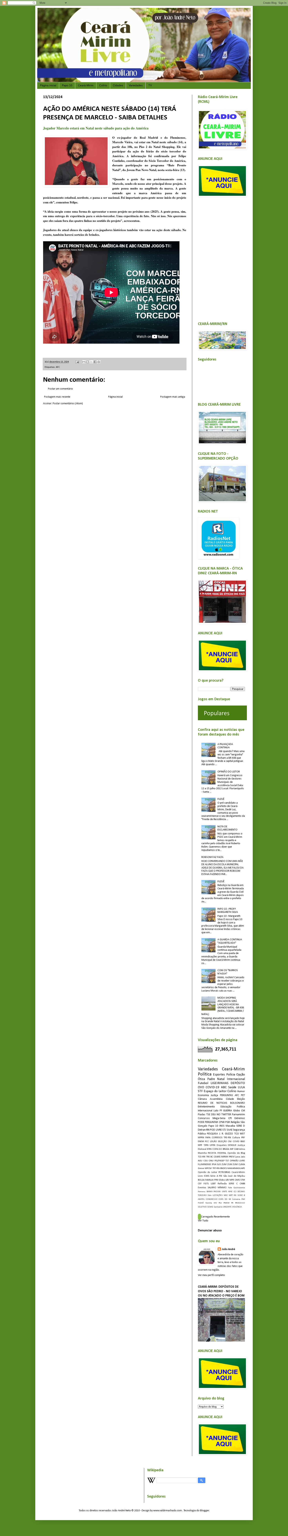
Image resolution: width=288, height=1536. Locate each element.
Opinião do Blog (236, 1153)
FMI (243, 1199)
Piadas (201, 1114)
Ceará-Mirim (85, 85)
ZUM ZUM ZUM (230, 1164)
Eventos (202, 1187)
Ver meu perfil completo (211, 1275)
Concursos (204, 1118)
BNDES (223, 1168)
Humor (241, 1091)
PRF (243, 1137)
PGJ (220, 1203)
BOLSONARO (237, 1103)
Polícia (230, 1074)
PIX (220, 1176)
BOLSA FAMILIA (205, 1180)
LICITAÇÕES (218, 1195)
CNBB (242, 1184)
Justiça (214, 1095)
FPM (216, 1180)
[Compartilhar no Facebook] (95, 362)
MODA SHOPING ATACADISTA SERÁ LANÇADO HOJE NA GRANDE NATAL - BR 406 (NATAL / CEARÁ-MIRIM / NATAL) (222, 1006)
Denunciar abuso (210, 1230)
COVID (236, 1141)
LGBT (213, 1184)
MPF (200, 1145)
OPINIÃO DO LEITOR (228, 771)
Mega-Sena (219, 1118)
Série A (214, 1176)
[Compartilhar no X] (91, 362)
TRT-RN (216, 1168)
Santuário (218, 1207)
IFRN (209, 1149)
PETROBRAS (224, 1172)
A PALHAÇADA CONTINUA (225, 746)
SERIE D (240, 1125)
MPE (232, 1180)
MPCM (208, 1168)
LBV (227, 1180)
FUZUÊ (220, 799)
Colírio (103, 85)
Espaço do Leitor (215, 1091)
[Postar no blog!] (88, 362)
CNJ (230, 1141)
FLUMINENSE (204, 1164)
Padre (211, 1079)
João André (228, 1249)
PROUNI (217, 1192)
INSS (222, 1125)
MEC (226, 1195)
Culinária (236, 1199)
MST (242, 1133)
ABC (224, 1087)
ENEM (201, 1141)
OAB (236, 1149)
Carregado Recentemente (215, 1216)
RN (235, 1195)
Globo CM (239, 1110)
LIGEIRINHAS (219, 1083)
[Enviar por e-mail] (84, 362)
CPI (230, 1118)
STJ (224, 1129)
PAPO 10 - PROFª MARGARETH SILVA (227, 911)
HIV (215, 1203)
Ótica (201, 1079)
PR (232, 1203)
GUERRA (227, 1110)
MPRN (201, 1137)
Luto (216, 1110)
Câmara (202, 1099)
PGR (227, 1122)
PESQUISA (212, 1133)
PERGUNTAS (226, 1095)
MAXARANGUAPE (236, 1168)
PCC (207, 1141)
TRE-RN (227, 1137)
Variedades (136, 85)
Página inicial (48, 85)
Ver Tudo (203, 1220)
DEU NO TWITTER (221, 1114)
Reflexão (222, 1184)
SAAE (229, 1129)
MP (231, 1149)
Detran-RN (203, 1129)
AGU (200, 1161)
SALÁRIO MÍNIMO (217, 1187)
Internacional (236, 1079)
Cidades (118, 85)
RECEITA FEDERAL (217, 1153)
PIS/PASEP (220, 1161)
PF (221, 1110)
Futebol (203, 1083)
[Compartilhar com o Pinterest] (99, 362)
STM (242, 1180)
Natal (221, 1079)
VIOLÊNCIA (237, 1207)
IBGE (242, 1141)
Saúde (232, 1087)
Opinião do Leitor (207, 1172)
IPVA (214, 1164)
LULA (241, 1087)
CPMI (222, 1122)
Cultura (236, 1137)
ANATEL (201, 1199)
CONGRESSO (211, 1199)
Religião (235, 1122)
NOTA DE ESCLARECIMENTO (227, 828)
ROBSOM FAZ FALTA (212, 857)
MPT (231, 1195)
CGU (205, 1161)
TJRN (206, 1145)
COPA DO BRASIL (220, 1149)
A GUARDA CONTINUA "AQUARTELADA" (229, 941)
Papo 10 (67, 85)
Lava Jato (240, 1157)
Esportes (219, 1074)
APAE (230, 1192)
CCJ (235, 1192)
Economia (203, 1095)
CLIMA (241, 1164)
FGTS (206, 1184)
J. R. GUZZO (226, 1133)
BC (211, 1157)
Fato (209, 1195)
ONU (211, 1161)
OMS (237, 1180)
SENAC (210, 1207)
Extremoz (240, 1118)
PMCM (226, 1203)
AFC (58, 367)
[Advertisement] (221, 257)
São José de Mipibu (234, 1176)
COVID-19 (212, 1087)
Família (209, 1203)
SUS (219, 1164)
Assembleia (216, 1099)
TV (150, 85)
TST (227, 1161)
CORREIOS (217, 1137)
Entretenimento (206, 1106)
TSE (208, 1114)
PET (243, 1095)
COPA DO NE (225, 1199)
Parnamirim (238, 1114)
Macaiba (230, 1125)
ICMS (206, 1176)
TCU (236, 1133)
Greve (201, 1168)
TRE (208, 1157)
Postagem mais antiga (172, 396)
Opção (240, 1074)
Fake (230, 1188)
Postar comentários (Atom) (68, 403)
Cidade (230, 1099)
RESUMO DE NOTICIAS (212, 1103)
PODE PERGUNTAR (208, 1122)
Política (205, 1074)
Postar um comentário (60, 388)
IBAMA (209, 1192)
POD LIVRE (216, 1129)
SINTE (224, 1192)
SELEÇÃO (222, 1141)
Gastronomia (239, 1188)
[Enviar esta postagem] (77, 362)
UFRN (212, 1145)
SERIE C (233, 1184)
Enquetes (222, 1145)
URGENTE (227, 1207)
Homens (201, 1192)
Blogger (204, 1510)
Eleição (241, 1099)
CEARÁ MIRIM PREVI (224, 1157)
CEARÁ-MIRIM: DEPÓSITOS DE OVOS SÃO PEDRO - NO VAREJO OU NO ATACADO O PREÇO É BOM (221, 1291)
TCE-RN (201, 1157)
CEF (200, 1184)
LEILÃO (213, 1141)
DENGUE (232, 1145)
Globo (222, 1180)
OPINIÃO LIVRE (237, 1161)
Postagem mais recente (57, 396)
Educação (226, 1106)
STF (200, 1091)
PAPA (207, 1137)
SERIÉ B (241, 1195)
